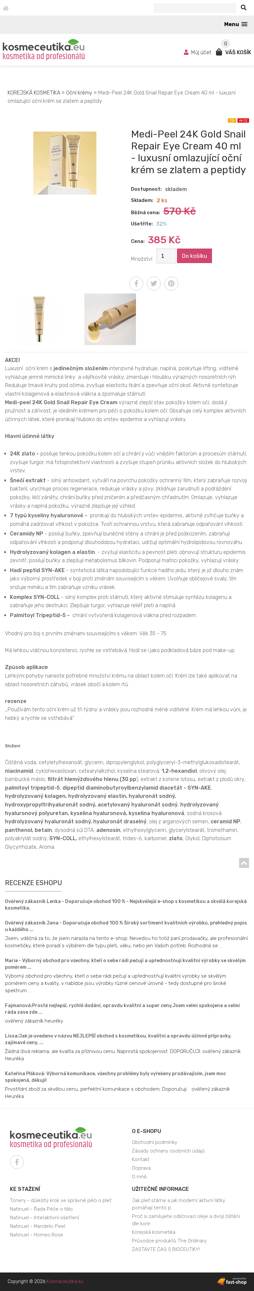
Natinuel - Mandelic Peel (37, 1226)
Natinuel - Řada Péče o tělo (41, 1209)
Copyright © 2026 (45, 1281)
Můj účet (201, 52)
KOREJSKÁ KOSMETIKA (34, 93)
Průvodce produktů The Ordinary (169, 1241)
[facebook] (136, 284)
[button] (236, 24)
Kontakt (140, 1159)
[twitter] (154, 284)
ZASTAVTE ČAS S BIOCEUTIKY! (166, 1249)
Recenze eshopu (33, 883)
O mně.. (140, 1177)
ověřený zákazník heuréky (34, 1021)
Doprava (141, 1168)
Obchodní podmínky (154, 1142)
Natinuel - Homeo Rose (36, 1235)
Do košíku (194, 256)
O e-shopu (146, 1131)
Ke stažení (25, 1189)
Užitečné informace (160, 1189)
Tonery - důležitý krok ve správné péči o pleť (60, 1200)
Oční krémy (79, 93)
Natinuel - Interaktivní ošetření (44, 1218)
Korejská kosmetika (153, 1232)
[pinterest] (171, 284)
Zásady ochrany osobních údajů (168, 1151)
